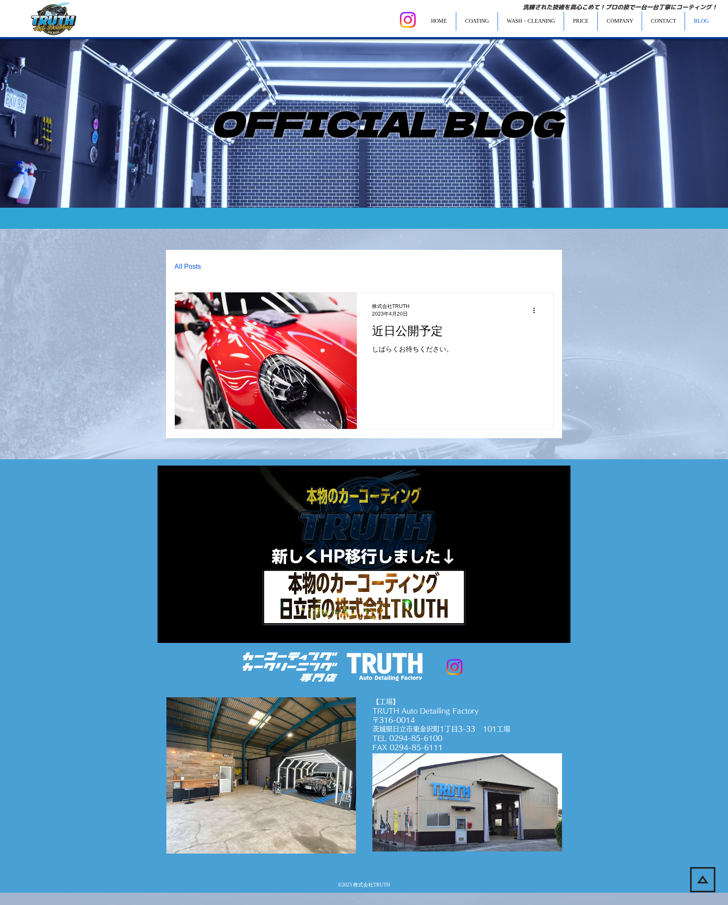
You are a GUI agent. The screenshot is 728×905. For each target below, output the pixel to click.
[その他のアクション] (537, 310)
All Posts (187, 266)
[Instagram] (407, 19)
